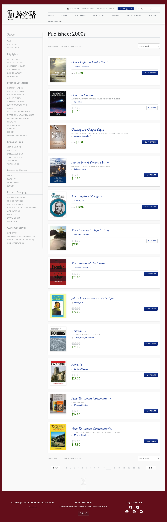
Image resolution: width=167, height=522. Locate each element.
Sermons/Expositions (17, 105)
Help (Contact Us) (15, 243)
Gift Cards (12, 233)
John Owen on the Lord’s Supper (92, 298)
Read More (152, 108)
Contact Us (102, 9)
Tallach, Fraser (80, 169)
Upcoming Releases (16, 66)
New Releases (13, 59)
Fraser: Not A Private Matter (90, 162)
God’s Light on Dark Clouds (90, 62)
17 (139, 468)
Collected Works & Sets (18, 112)
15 (129, 468)
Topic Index (13, 164)
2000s (55, 21)
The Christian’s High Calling (90, 230)
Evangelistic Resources (18, 118)
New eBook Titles (15, 63)
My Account (13, 47)
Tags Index (12, 160)
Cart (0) (127, 9)
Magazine (80, 15)
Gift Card (11, 128)
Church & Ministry (16, 95)
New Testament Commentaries (91, 398)
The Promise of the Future (88, 263)
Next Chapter (134, 15)
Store (64, 15)
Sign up (83, 513)
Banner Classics (14, 73)
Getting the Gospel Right (87, 129)
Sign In (112, 9)
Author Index (14, 147)
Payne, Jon (78, 302)
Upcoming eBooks (16, 69)
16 (134, 468)
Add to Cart (151, 175)
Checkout (12, 44)
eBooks (10, 132)
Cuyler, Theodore (81, 66)
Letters (10, 108)
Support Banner (88, 9)
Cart (9, 41)
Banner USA (74, 9)
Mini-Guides (12, 221)
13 (119, 468)
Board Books (13, 218)
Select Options (150, 73)
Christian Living (15, 88)
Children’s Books (15, 101)
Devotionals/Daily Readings (20, 115)
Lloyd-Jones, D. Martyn (84, 337)
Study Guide (13, 182)
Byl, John (78, 101)
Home (50, 21)
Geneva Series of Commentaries (21, 208)
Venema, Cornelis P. (82, 136)
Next (150, 468)
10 (103, 468)
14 (124, 468)
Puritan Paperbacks (16, 197)
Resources (98, 15)
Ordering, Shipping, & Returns (21, 236)
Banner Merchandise (17, 135)
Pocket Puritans (15, 201)
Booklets (11, 214)
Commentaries (13, 98)
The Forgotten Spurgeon (86, 196)
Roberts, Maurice (81, 234)
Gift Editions (13, 211)
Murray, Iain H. (80, 200)
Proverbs (76, 364)
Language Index (15, 154)
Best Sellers (12, 76)
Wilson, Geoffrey (81, 405)
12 (114, 468)
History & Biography (16, 91)
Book (10, 176)
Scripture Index (14, 157)
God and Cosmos (82, 95)
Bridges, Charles (81, 369)
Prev (56, 468)
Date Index (12, 150)
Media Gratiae (13, 125)
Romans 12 (79, 331)
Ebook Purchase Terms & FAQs (21, 240)
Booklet (11, 179)
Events (115, 15)
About (152, 15)
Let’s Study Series (15, 204)
